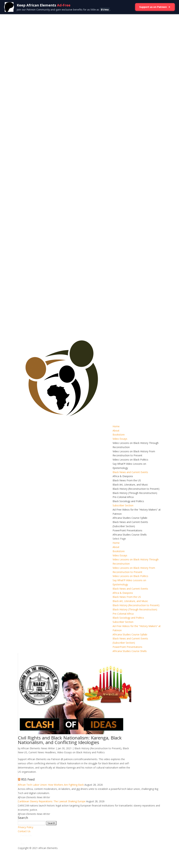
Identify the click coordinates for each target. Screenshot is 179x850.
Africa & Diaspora (123, 476)
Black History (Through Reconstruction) (135, 493)
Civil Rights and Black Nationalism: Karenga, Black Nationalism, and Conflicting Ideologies (70, 740)
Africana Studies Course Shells (130, 534)
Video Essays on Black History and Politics (81, 752)
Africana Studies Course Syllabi (130, 517)
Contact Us (24, 831)
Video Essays (120, 438)
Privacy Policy (25, 827)
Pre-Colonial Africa (123, 497)
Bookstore (119, 434)
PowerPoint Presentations (127, 530)
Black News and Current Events (130, 472)
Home (116, 426)
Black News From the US (127, 480)
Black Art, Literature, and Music (130, 484)
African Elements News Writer (38, 748)
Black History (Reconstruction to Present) (136, 488)
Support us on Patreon (153, 7)
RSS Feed (28, 779)
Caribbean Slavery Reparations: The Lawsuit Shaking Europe (51, 801)
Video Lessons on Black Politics (130, 459)
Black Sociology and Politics (128, 501)
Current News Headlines (42, 752)
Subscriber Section (123, 505)
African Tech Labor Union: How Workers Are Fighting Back (51, 784)
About (116, 430)
